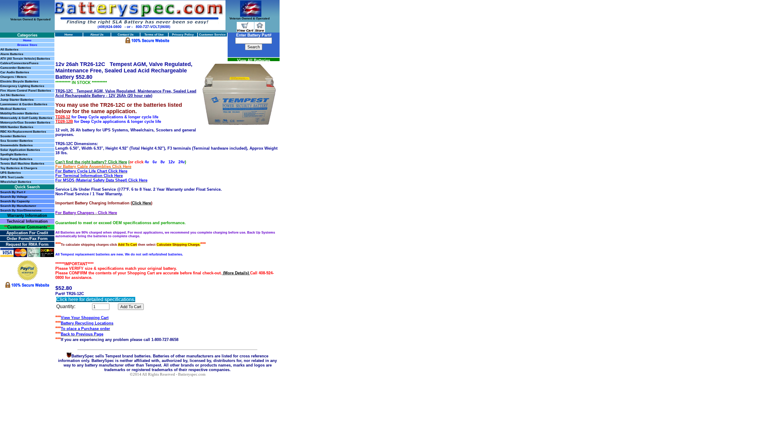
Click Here (141, 203)
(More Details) (236, 273)
